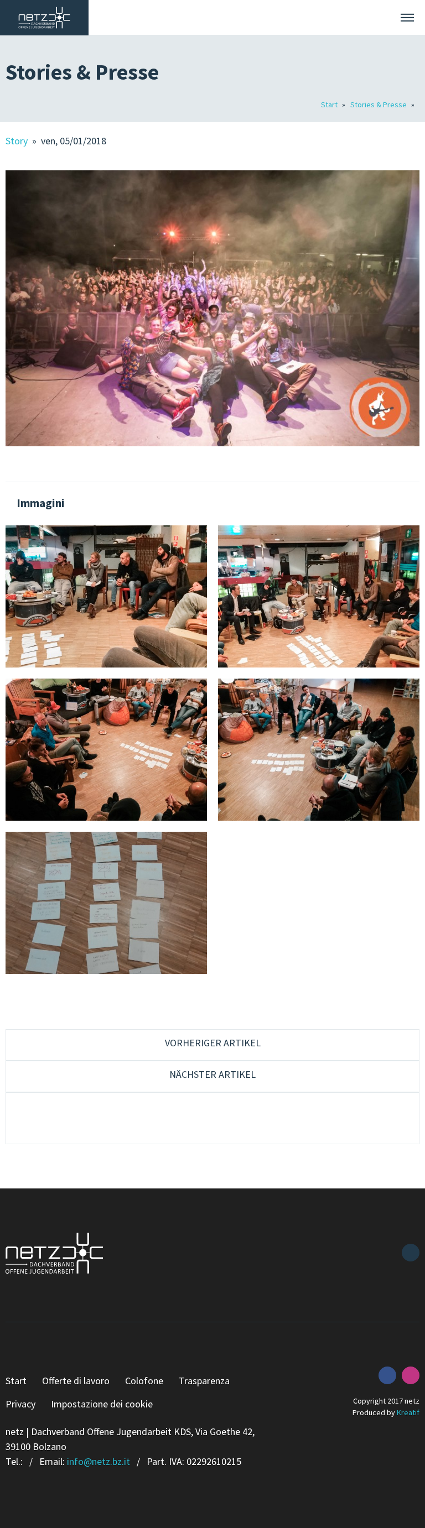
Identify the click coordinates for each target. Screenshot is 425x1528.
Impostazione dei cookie (102, 1403)
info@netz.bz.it (98, 1461)
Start (330, 104)
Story (18, 140)
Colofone (144, 1380)
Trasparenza (204, 1380)
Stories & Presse (379, 104)
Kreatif (408, 1412)
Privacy (20, 1403)
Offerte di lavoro (76, 1380)
